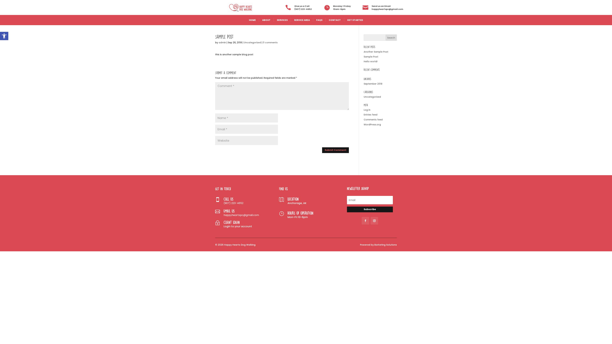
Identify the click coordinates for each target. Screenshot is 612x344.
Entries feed (370, 114)
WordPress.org (372, 124)
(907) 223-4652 (303, 9)
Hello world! (371, 61)
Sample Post (371, 56)
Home (252, 20)
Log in (367, 109)
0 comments (270, 42)
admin (222, 42)
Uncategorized (252, 42)
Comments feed (373, 119)
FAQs (319, 20)
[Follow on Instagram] (374, 221)
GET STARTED (355, 20)
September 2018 (373, 83)
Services (282, 20)
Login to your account (238, 226)
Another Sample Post (376, 51)
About (266, 20)
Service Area (302, 20)
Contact (335, 20)
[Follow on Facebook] (365, 221)
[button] (4, 36)
